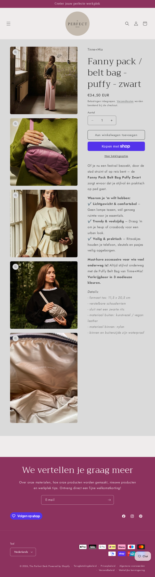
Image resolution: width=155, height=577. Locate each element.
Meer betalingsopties (116, 156)
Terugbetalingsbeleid (85, 566)
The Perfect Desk (38, 566)
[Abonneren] (109, 500)
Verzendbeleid (107, 570)
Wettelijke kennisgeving (132, 570)
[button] (8, 23)
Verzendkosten (125, 101)
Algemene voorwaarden (132, 566)
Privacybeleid (108, 566)
